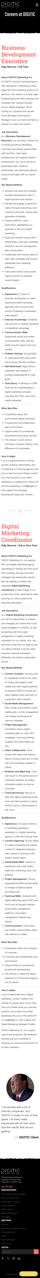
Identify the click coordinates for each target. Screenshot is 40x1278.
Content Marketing (8, 1205)
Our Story (4, 1224)
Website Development (9, 1213)
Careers (4, 1236)
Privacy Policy (6, 1243)
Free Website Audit (8, 1232)
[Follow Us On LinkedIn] (19, 1258)
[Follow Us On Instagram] (13, 1258)
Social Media (6, 1217)
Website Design (7, 1209)
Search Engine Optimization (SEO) (13, 1194)
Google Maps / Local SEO (10, 1202)
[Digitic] (10, 4)
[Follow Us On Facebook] (2, 1258)
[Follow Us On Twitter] (8, 1258)
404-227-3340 (7, 1187)
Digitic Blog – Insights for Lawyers (13, 1228)
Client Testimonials (8, 1240)
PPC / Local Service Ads (10, 1198)
